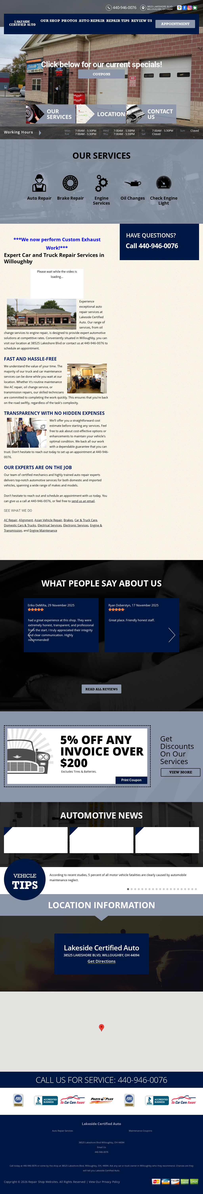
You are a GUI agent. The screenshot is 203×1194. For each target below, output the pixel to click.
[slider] (36, 609)
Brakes (68, 520)
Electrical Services (50, 525)
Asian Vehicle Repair (48, 520)
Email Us (101, 1147)
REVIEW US (141, 20)
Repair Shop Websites (43, 1182)
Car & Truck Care (86, 520)
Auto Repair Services (62, 1130)
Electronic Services (75, 525)
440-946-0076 (124, 7)
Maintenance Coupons (140, 1130)
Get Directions (102, 961)
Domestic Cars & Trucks (20, 525)
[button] (101, 1028)
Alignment (26, 520)
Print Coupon (131, 780)
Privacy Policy (111, 1182)
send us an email (83, 501)
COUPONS (101, 74)
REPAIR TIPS (118, 20)
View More (180, 772)
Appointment (175, 24)
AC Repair (10, 520)
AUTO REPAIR (91, 20)
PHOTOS (69, 20)
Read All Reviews (101, 689)
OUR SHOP (50, 20)
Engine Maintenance (43, 530)
